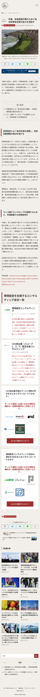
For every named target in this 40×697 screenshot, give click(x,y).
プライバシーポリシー (30, 688)
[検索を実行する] (36, 656)
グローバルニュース (9, 25)
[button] (37, 5)
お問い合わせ (20, 691)
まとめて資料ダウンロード (20, 441)
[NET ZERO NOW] (5, 5)
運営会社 (21, 688)
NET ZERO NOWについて (10, 688)
